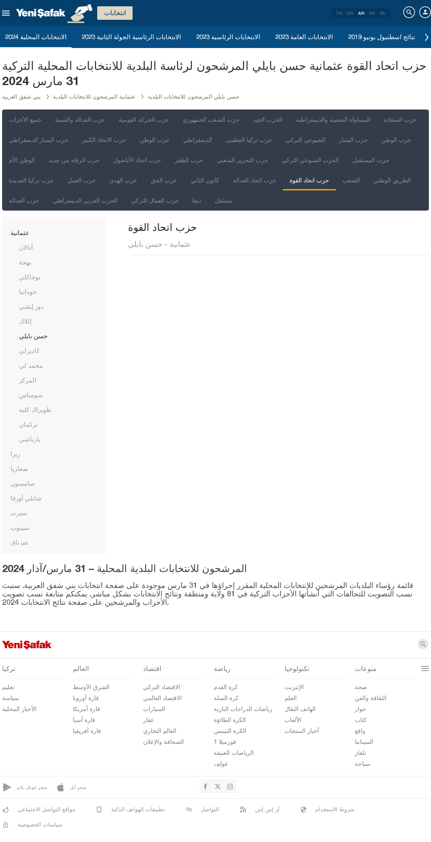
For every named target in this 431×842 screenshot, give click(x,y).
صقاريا (19, 468)
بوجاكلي (29, 277)
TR (339, 13)
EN (350, 13)
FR (372, 13)
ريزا (15, 453)
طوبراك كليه (35, 409)
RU (383, 13)
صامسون (23, 483)
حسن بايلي (33, 335)
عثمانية (20, 232)
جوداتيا (28, 291)
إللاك (25, 321)
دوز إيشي (31, 306)
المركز (27, 380)
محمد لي (31, 365)
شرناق (19, 542)
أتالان (26, 247)
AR (361, 13)
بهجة (25, 262)
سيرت (19, 512)
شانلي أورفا (26, 498)
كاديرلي (29, 350)
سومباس (31, 394)
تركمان (28, 424)
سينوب (20, 527)
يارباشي (29, 439)
